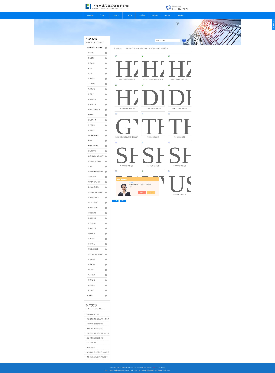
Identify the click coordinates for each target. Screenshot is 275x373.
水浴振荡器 (91, 269)
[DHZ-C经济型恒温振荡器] (179, 92)
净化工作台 (91, 238)
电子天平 (90, 290)
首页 (135, 48)
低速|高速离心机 (92, 208)
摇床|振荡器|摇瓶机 (93, 187)
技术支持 (142, 15)
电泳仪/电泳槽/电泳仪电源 (95, 171)
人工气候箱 (91, 84)
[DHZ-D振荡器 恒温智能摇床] (153, 92)
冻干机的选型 (91, 347)
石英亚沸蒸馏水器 (93, 249)
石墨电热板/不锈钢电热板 (95, 192)
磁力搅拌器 (91, 78)
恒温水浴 (90, 94)
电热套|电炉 (91, 233)
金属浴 (90, 166)
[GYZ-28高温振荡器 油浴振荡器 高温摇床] (126, 121)
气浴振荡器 (91, 264)
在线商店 (155, 15)
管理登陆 (149, 370)
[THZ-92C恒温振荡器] (179, 121)
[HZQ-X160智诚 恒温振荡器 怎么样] (153, 63)
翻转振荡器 (91, 58)
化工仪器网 (142, 370)
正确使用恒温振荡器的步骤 (95, 338)
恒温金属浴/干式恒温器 (94, 161)
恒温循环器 (91, 63)
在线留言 (168, 15)
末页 (122, 201)
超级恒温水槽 (92, 104)
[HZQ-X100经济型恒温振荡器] (126, 92)
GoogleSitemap (161, 367)
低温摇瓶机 (91, 285)
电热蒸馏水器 (92, 228)
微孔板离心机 (92, 120)
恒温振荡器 (91, 259)
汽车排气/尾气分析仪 (94, 182)
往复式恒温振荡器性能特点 (95, 328)
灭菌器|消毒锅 (92, 213)
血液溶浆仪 (91, 275)
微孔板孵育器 (92, 151)
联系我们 (180, 15)
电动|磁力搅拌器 (92, 202)
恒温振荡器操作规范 (93, 314)
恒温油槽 (90, 115)
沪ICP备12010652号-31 (164, 370)
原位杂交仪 (91, 130)
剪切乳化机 (91, 244)
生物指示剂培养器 (93, 146)
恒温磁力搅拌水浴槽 (94, 109)
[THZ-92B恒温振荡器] (153, 121)
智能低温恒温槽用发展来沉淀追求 (97, 357)
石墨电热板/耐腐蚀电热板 (95, 254)
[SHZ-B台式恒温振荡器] (126, 150)
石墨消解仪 (91, 280)
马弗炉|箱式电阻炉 (93, 197)
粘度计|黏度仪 (92, 223)
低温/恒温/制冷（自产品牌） (96, 156)
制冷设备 (90, 53)
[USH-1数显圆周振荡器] (179, 178)
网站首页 (90, 15)
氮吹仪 (90, 140)
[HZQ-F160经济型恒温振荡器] (126, 63)
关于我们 (103, 15)
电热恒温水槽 (92, 99)
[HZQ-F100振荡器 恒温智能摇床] (179, 63)
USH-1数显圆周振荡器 (179, 194)
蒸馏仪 (90, 68)
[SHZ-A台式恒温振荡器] (179, 150)
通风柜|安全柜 (92, 218)
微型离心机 (91, 125)
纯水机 (90, 73)
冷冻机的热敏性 (91, 343)
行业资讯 (129, 15)
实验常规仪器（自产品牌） (152, 48)
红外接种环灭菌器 (93, 135)
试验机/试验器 (92, 177)
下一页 (115, 201)
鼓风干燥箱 (91, 89)
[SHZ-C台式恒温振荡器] (153, 150)
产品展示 (116, 15)
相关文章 (91, 305)
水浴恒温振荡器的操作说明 (95, 324)
